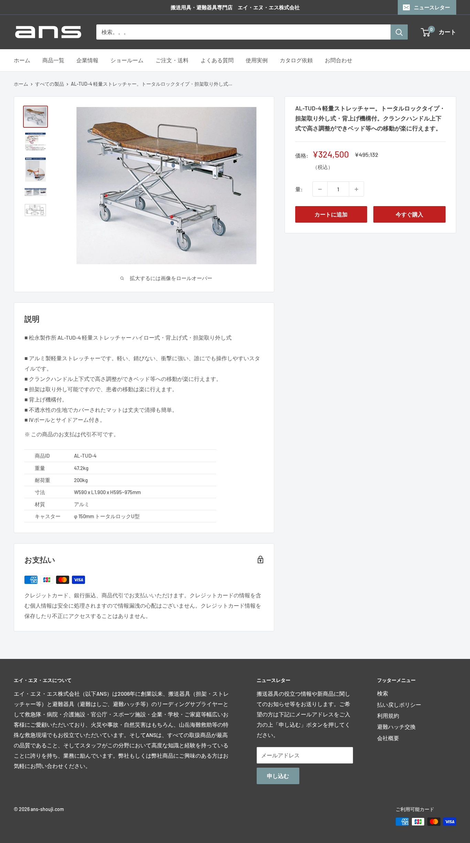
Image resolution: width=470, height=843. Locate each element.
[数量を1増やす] (356, 189)
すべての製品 (49, 84)
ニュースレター (432, 7)
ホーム (22, 60)
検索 (382, 693)
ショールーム (126, 60)
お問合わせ (338, 60)
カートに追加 (331, 214)
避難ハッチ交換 (396, 726)
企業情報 (87, 60)
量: (299, 189)
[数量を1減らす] (320, 189)
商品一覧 (53, 60)
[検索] (399, 32)
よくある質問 (217, 60)
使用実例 (257, 60)
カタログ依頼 (296, 60)
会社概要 (388, 738)
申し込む (278, 775)
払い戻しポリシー (399, 704)
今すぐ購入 (409, 214)
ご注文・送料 (172, 60)
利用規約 (388, 715)
